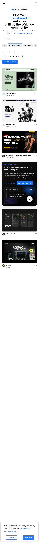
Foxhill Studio (10, 95)
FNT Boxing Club (11, 234)
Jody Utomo (10, 157)
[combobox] (8, 52)
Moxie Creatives (11, 126)
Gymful (8, 265)
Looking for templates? (25, 33)
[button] (10, 183)
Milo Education (11, 124)
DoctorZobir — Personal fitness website (19, 155)
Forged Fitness (11, 93)
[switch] (4, 56)
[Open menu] (36, 3)
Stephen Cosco (11, 236)
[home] (3, 3)
